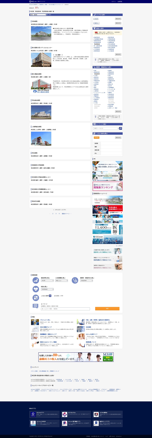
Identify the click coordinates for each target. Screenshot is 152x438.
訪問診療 (110, 106)
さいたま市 (68, 379)
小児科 (95, 75)
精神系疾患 (97, 51)
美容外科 (96, 79)
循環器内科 (111, 74)
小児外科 (96, 82)
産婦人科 (110, 84)
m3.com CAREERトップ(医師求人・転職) (38, 4)
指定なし (97, 23)
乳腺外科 (96, 99)
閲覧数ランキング (54, 371)
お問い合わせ (112, 436)
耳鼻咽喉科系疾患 (98, 39)
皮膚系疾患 (111, 42)
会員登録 (120, 1)
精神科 (110, 70)
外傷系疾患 (111, 49)
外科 (109, 75)
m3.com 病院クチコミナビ (80, 389)
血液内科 (96, 94)
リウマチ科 (111, 91)
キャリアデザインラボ (66, 389)
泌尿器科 (96, 84)
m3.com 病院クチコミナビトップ (56, 4)
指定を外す (118, 18)
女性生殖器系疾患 (112, 45)
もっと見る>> (119, 245)
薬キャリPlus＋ (90, 390)
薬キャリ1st (72, 390)
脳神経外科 (111, 79)
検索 (107, 308)
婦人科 (110, 85)
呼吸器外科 (97, 80)
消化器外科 (111, 94)
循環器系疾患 (97, 40)
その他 (95, 102)
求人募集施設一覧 (44, 371)
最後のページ (66, 213)
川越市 (83, 379)
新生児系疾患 (111, 47)
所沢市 (96, 379)
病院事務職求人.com (112, 390)
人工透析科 (97, 97)
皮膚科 (110, 82)
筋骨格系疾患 (97, 42)
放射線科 (96, 89)
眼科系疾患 (111, 37)
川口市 (76, 379)
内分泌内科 (111, 96)
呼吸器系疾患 (111, 39)
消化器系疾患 (111, 40)
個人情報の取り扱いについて (97, 436)
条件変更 (96, 137)
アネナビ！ (105, 389)
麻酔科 (110, 92)
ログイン (114, 1)
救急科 (95, 101)
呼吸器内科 (111, 72)
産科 (95, 85)
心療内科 (96, 91)
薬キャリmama (81, 390)
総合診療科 (111, 104)
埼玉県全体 (59, 379)
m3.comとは (118, 436)
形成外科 (110, 77)
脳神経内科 (97, 72)
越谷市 (89, 379)
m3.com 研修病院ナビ (94, 389)
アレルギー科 (111, 89)
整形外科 (96, 77)
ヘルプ (106, 436)
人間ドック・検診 (112, 108)
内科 (95, 70)
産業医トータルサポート (41, 390)
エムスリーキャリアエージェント (50, 389)
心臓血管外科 (111, 80)
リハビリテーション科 (99, 92)
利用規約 (88, 436)
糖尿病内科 (111, 97)
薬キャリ (65, 390)
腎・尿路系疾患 (98, 45)
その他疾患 (111, 51)
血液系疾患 (97, 47)
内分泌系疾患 (111, 44)
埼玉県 (96, 18)
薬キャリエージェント (54, 390)
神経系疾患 (97, 37)
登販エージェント (100, 390)
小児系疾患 (97, 49)
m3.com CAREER (35, 389)
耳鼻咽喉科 (111, 87)
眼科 (95, 87)
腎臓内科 (96, 96)
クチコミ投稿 (34, 371)
